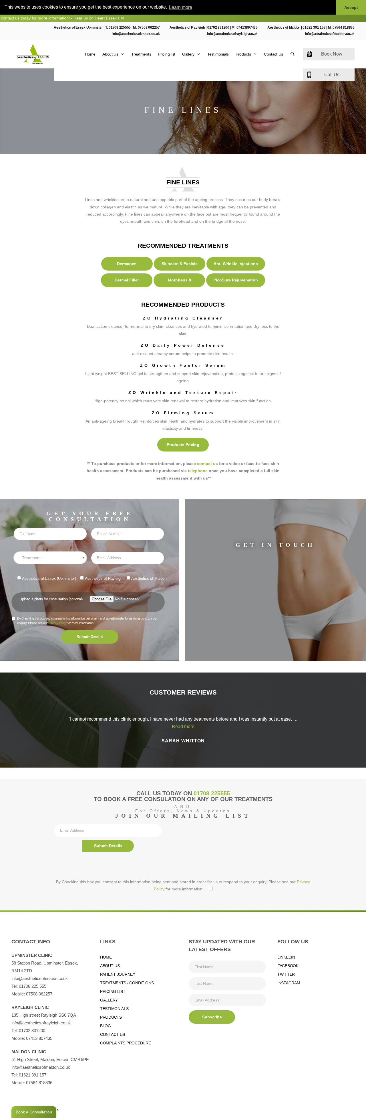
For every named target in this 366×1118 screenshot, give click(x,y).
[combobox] (50, 558)
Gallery (188, 54)
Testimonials (218, 54)
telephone (198, 470)
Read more (183, 726)
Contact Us (273, 54)
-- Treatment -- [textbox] (31, 557)
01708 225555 (120, 27)
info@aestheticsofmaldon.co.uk (330, 34)
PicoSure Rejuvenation (235, 280)
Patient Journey (117, 974)
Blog (105, 1026)
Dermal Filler (127, 280)
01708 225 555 (32, 986)
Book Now (331, 54)
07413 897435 (39, 1038)
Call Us (331, 74)
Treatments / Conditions (127, 983)
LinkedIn (286, 957)
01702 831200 (218, 27)
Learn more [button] (180, 7)
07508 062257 (149, 27)
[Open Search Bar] (292, 54)
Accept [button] (351, 7)
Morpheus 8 (179, 280)
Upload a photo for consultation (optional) (51, 599)
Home (90, 54)
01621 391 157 (314, 27)
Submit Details (90, 637)
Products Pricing (183, 444)
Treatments (141, 54)
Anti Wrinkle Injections (236, 263)
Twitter (286, 974)
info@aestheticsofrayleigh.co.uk (232, 34)
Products (243, 54)
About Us (110, 54)
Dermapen (127, 263)
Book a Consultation (34, 1112)
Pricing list (166, 54)
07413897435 (247, 27)
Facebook (288, 965)
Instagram (288, 983)
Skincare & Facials (180, 263)
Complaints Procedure (125, 1043)
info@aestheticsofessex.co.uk (136, 34)
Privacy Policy (57, 623)
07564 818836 (344, 27)
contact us (207, 463)
